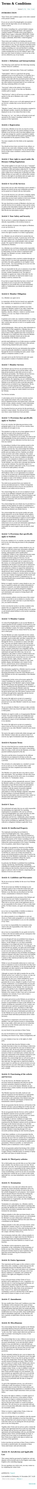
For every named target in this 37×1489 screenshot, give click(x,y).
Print (29, 9)
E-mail (32, 9)
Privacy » (20, 1479)
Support (12, 1473)
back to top (32, 1483)
